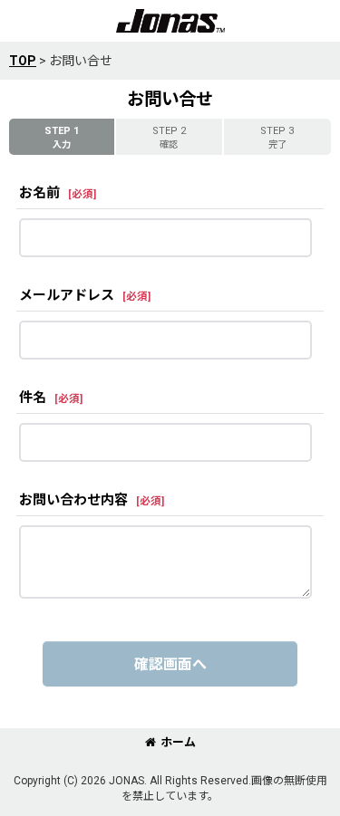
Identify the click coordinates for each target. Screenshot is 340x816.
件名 (32, 397)
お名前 (39, 193)
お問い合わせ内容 (73, 500)
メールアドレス (66, 295)
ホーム (178, 742)
